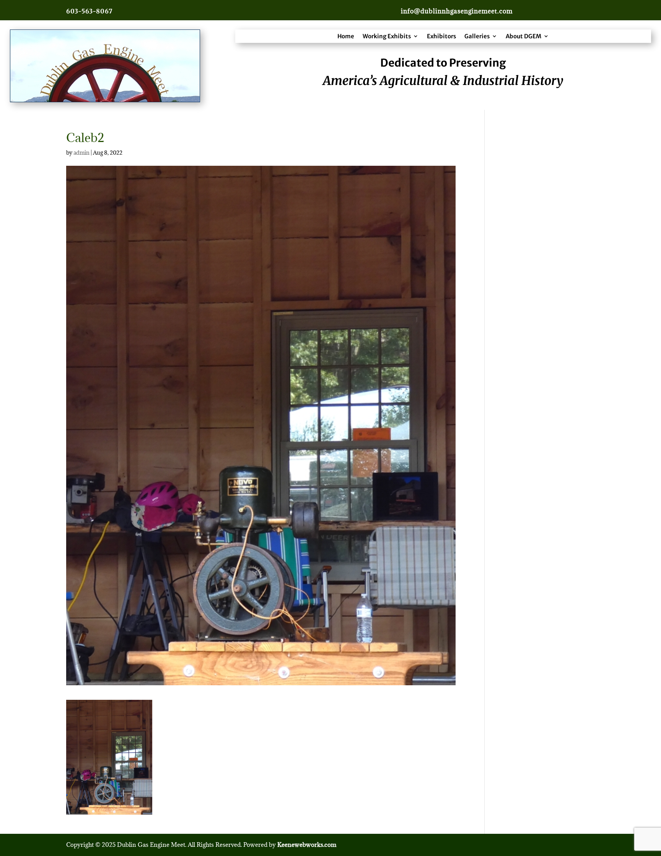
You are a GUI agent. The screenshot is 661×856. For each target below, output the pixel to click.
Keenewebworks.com (306, 844)
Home (345, 36)
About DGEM (523, 36)
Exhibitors (441, 36)
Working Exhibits (387, 36)
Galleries (477, 36)
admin (81, 152)
